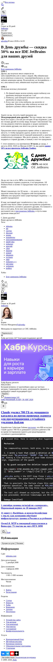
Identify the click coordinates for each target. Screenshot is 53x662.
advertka (4, 41)
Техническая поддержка (26, 657)
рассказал (32, 427)
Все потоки (10, 2)
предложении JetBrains (25, 211)
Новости (9, 603)
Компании (10, 607)
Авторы (9, 609)
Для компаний (12, 624)
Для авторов (11, 622)
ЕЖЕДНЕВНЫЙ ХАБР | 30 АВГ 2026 (17, 400)
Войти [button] (3, 15)
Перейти (5, 394)
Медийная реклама (14, 642)
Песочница (10, 612)
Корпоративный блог (15, 639)
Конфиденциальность (15, 631)
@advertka (21, 325)
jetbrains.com (11, 556)
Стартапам (10, 648)
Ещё (8, 532)
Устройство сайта (13, 620)
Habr (14, 660)
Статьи (9, 600)
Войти (8, 590)
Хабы (8, 605)
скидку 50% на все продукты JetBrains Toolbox (26, 147)
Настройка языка (8, 657)
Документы (11, 627)
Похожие (19, 543)
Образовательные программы (18, 646)
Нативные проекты (14, 644)
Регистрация (11, 592)
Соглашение (11, 629)
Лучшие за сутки (8, 543)
